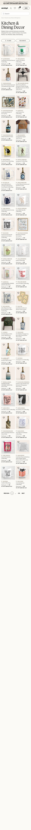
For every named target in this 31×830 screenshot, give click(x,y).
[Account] (11, 8)
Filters (9, 40)
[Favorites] (15, 8)
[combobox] (15, 13)
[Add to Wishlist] (4, 45)
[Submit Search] (4, 13)
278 (19, 493)
